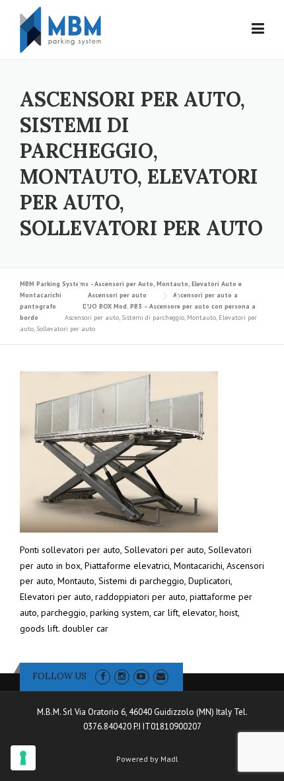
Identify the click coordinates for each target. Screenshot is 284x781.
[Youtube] (141, 676)
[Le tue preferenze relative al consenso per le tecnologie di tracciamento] (23, 757)
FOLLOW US (59, 676)
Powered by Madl (147, 759)
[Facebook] (102, 676)
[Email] (160, 676)
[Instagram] (121, 676)
